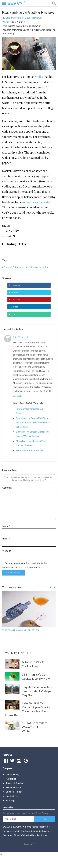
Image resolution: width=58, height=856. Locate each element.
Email (13, 314)
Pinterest (15, 300)
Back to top (28, 844)
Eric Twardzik (13, 17)
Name (6, 526)
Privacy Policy (13, 787)
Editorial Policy (14, 791)
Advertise (11, 778)
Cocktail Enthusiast (13, 267)
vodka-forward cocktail (36, 202)
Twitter (14, 292)
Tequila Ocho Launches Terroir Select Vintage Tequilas (37, 691)
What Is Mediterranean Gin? (30, 450)
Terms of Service (14, 783)
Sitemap (10, 800)
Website (18, 396)
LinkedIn (15, 307)
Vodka (5, 22)
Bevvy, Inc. (16, 826)
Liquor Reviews (33, 17)
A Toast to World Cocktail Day (33, 664)
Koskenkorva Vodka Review (28, 12)
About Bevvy (12, 774)
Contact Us (12, 795)
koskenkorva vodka (38, 267)
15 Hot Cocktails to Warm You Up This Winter (35, 727)
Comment (7, 487)
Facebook (15, 285)
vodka (39, 76)
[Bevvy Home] (15, 3)
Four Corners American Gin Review (20, 630)
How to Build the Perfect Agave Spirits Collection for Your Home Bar (27, 709)
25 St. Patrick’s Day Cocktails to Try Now (36, 676)
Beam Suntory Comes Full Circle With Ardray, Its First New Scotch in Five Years (33, 422)
